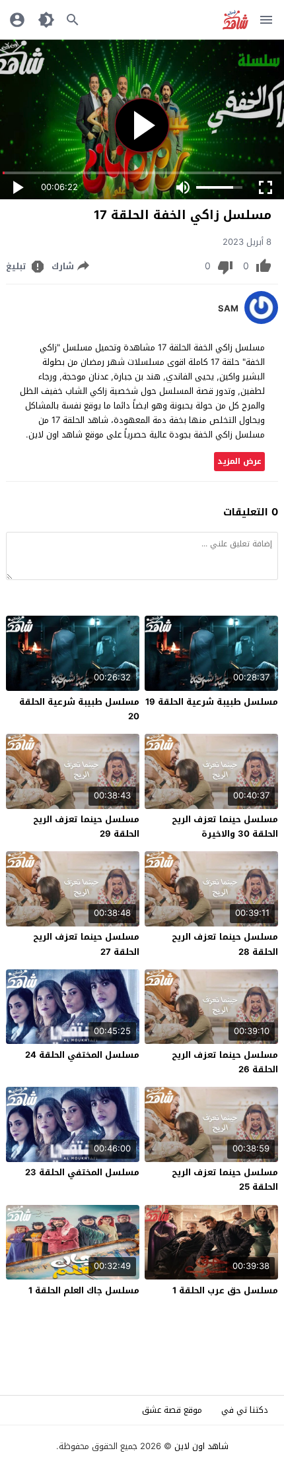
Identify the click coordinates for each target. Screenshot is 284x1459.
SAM (228, 308)
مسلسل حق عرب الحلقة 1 (225, 1290)
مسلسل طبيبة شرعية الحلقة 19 (211, 702)
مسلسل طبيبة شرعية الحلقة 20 (79, 709)
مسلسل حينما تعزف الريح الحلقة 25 (225, 1179)
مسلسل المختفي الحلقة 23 (82, 1172)
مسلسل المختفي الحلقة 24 (82, 1055)
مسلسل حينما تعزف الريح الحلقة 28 (225, 943)
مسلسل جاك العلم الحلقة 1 (83, 1290)
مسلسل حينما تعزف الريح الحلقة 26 (225, 1062)
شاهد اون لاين (201, 1446)
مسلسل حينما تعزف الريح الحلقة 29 (86, 826)
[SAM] (261, 321)
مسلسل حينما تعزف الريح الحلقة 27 (86, 943)
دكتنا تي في (244, 1410)
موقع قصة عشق (172, 1410)
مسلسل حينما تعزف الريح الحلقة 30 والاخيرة (225, 826)
